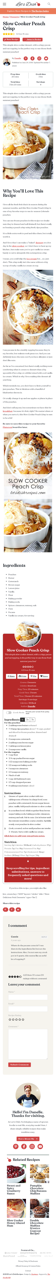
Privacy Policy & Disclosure (28, 1261)
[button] (23, 666)
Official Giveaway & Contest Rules (28, 1266)
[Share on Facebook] (12, 909)
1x (22, 719)
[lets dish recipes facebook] (32, 58)
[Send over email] (18, 909)
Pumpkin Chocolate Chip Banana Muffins (38, 1189)
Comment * (13, 1026)
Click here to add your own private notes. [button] (24, 835)
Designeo (34, 1274)
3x (32, 719)
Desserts (14, 16)
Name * (11, 991)
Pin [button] (34, 676)
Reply (44, 937)
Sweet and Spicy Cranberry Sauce (13, 1189)
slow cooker (18, 246)
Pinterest (7, 427)
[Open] (7, 4)
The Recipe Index (40, 11)
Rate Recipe (12, 39)
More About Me (26, 1138)
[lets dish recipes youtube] (46, 58)
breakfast (8, 411)
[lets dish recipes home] (28, 4)
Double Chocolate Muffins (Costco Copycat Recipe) (36, 1227)
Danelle (18, 58)
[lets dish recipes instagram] (39, 58)
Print (23, 676)
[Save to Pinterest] (5, 909)
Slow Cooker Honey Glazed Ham (16, 1223)
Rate (12, 676)
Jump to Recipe (33, 39)
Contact (28, 1271)
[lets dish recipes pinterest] (26, 58)
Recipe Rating (14, 1015)
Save (45, 676)
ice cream (32, 258)
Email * (11, 1003)
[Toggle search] (49, 4)
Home (6, 16)
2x (27, 719)
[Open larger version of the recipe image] (28, 633)
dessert (39, 242)
